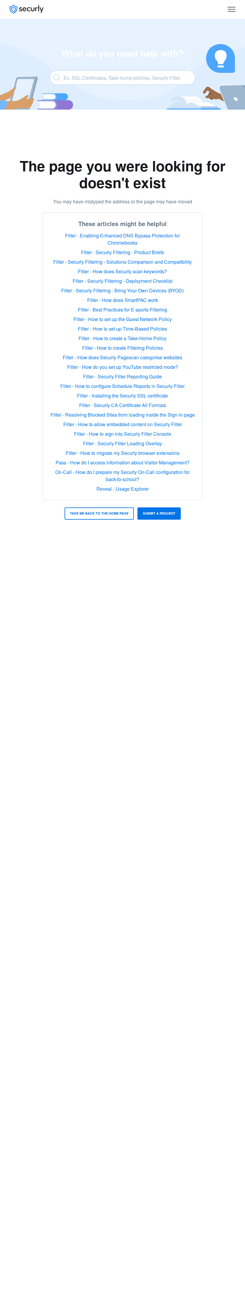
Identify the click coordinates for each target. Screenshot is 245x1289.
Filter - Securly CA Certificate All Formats (122, 405)
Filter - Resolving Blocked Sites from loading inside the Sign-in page (122, 414)
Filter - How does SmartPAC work (122, 300)
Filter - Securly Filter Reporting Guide (122, 376)
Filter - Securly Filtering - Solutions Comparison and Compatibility (122, 261)
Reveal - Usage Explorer (123, 488)
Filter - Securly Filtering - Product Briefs (122, 252)
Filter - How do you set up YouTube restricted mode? (122, 366)
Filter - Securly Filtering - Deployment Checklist (122, 280)
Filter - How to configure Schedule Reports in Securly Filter (122, 386)
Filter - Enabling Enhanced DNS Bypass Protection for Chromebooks (122, 239)
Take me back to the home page (99, 513)
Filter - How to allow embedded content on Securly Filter (122, 424)
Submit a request (159, 513)
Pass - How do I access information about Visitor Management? (122, 462)
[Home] (27, 9)
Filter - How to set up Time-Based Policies (122, 328)
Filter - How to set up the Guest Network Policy (123, 319)
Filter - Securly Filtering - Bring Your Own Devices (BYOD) (122, 290)
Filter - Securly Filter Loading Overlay (122, 443)
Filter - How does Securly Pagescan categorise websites (122, 357)
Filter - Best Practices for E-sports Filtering (122, 309)
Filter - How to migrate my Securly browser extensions (123, 452)
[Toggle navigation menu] (231, 9)
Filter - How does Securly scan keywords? (122, 271)
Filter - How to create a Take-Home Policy (122, 338)
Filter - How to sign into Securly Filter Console (122, 433)
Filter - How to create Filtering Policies (122, 347)
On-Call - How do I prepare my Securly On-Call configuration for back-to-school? (122, 476)
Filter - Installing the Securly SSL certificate (122, 395)
